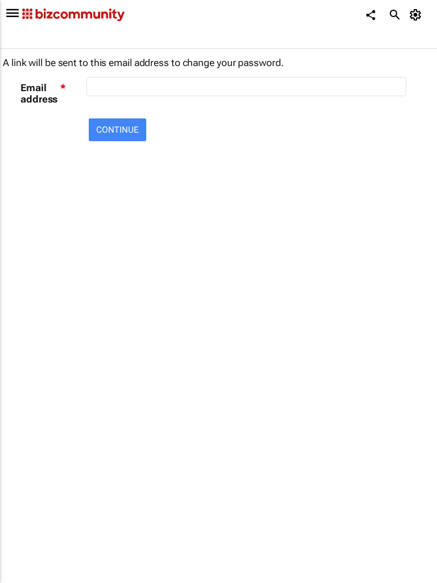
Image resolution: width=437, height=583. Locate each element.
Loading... (21, 515)
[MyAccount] (417, 14)
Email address (38, 93)
